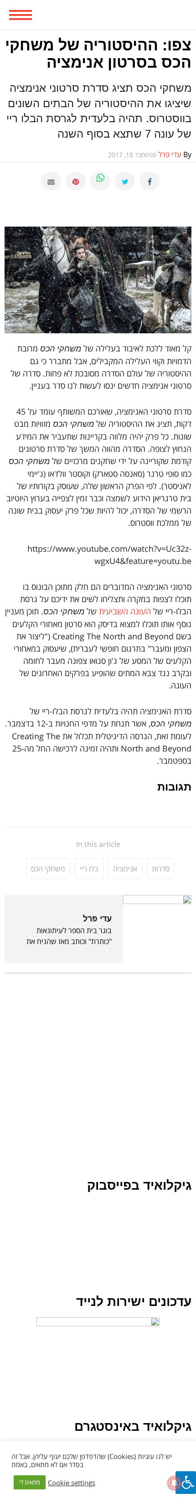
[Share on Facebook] (149, 181)
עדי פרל (97, 918)
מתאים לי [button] (29, 1482)
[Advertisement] (98, 1080)
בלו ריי (89, 869)
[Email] (51, 181)
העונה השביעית (125, 611)
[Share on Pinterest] (76, 181)
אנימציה (125, 869)
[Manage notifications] (174, 1483)
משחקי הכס (48, 869)
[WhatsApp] (100, 181)
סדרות (161, 869)
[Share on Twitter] (125, 181)
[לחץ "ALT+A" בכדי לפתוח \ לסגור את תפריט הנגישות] (185, 1482)
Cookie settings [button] (71, 1482)
